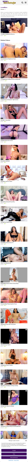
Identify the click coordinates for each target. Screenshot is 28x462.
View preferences (14, 457)
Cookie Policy (10, 460)
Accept (14, 450)
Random (2, 9)
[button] (26, 440)
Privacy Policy (16, 460)
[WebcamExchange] (9, 3)
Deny (14, 454)
